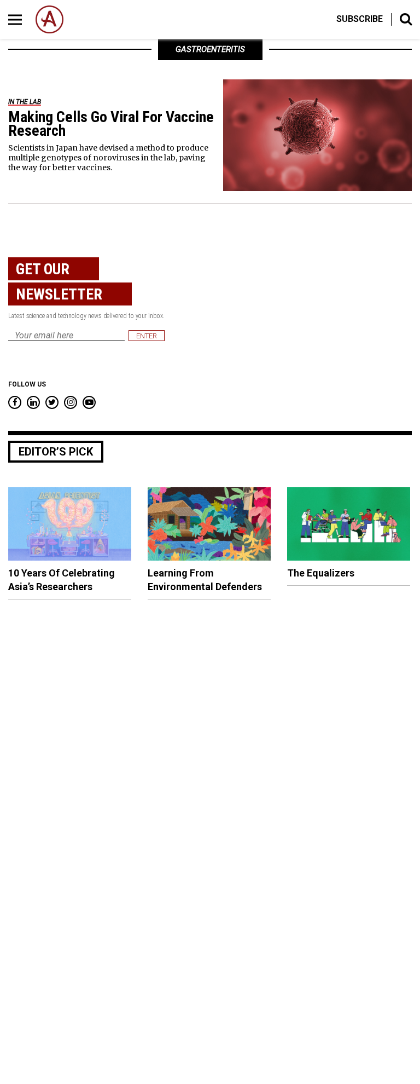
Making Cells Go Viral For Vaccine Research (111, 124)
